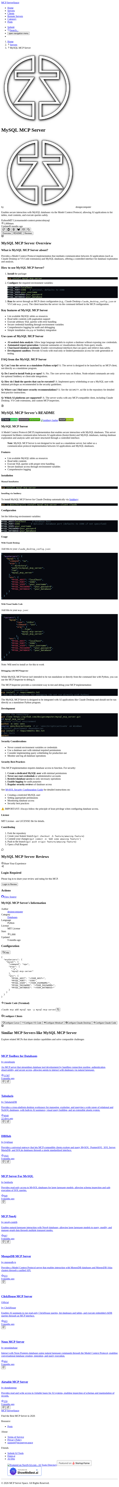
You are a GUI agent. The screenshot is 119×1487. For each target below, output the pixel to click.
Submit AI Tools (15, 1453)
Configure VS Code (32, 1023)
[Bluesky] (18, 230)
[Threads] (13, 230)
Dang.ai (11, 1456)
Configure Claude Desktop (79, 1023)
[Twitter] (3, 230)
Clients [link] (10, 13)
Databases (12, 917)
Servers (13, 44)
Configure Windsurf (54, 1023)
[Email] (23, 230)
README (17, 233)
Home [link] (10, 8)
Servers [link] (11, 10)
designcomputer (15, 911)
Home (10, 41)
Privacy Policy (14, 1439)
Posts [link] (10, 22)
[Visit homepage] (8, 1081)
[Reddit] (8, 230)
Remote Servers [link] (15, 16)
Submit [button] (10, 27)
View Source (10, 896)
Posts (10, 1426)
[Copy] (28, 230)
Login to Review (9, 884)
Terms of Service (15, 1437)
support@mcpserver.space (20, 1442)
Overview (6, 233)
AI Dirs (11, 1458)
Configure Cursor (12, 1023)
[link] (10, 2)
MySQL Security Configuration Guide (24, 789)
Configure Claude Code (105, 1023)
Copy (6, 952)
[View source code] (3, 1081)
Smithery (73, 499)
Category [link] (11, 19)
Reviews (28, 233)
